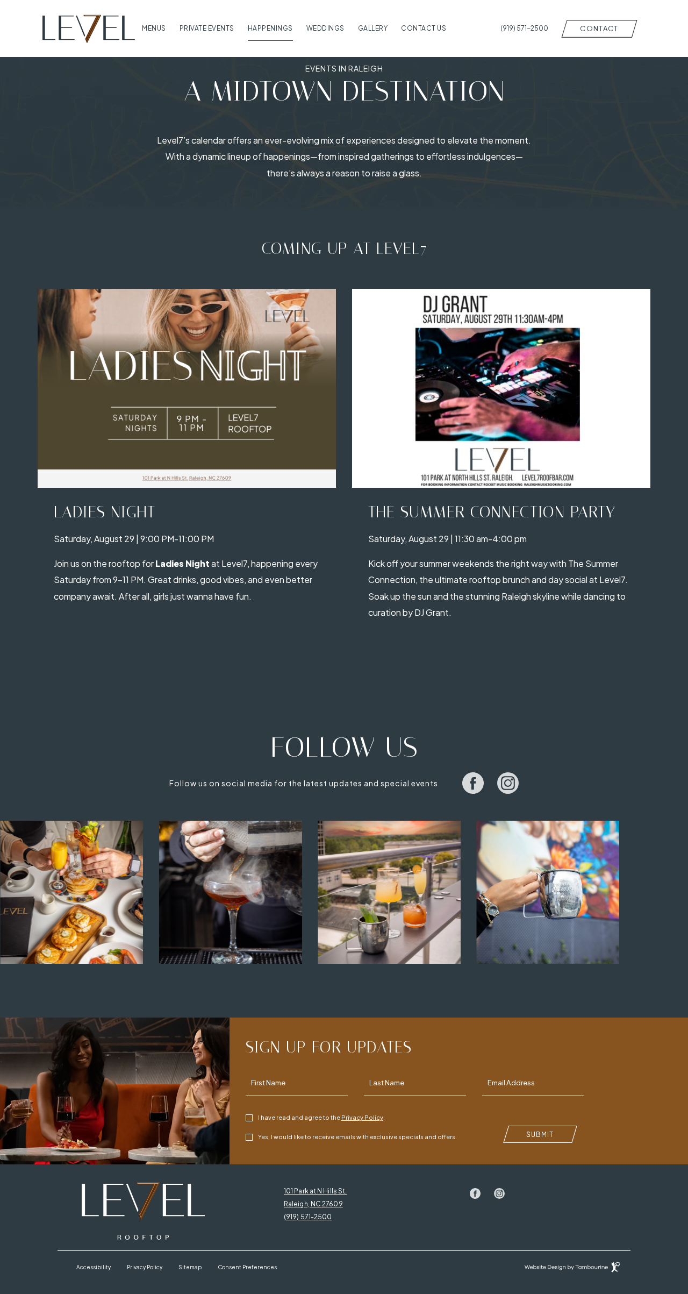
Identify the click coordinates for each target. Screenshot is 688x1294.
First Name (268, 1082)
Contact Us (423, 28)
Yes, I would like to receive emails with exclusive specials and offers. (357, 1136)
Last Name (386, 1082)
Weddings (325, 28)
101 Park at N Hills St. (315, 1191)
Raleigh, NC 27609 (313, 1204)
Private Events (207, 28)
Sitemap (190, 1267)
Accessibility (93, 1267)
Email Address (511, 1082)
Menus (154, 28)
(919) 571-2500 (308, 1217)
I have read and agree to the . (321, 1116)
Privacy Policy (362, 1116)
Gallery (373, 28)
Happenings (270, 28)
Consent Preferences (247, 1267)
